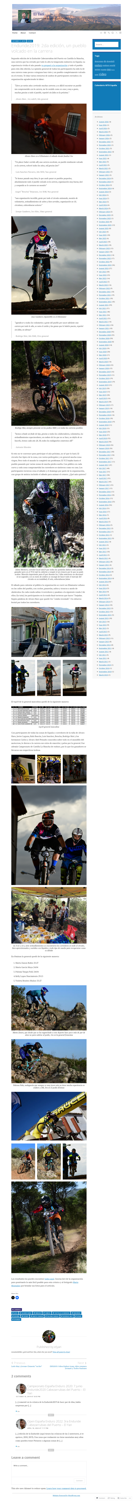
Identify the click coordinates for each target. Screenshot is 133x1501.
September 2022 (105, 265)
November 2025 (105, 145)
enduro (98, 65)
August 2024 (103, 192)
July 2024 (102, 195)
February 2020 (104, 365)
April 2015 (103, 555)
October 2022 (104, 262)
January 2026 (104, 138)
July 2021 (102, 308)
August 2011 (103, 651)
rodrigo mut (68, 1316)
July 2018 (102, 428)
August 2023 (103, 228)
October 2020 (104, 338)
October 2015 (104, 535)
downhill (110, 61)
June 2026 (103, 125)
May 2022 (102, 278)
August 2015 (103, 541)
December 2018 (105, 412)
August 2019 (103, 385)
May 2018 (102, 435)
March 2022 (103, 285)
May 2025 (102, 162)
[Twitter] (116, 31)
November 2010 (105, 665)
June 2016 (103, 512)
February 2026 (104, 135)
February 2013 (104, 638)
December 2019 (105, 372)
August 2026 (103, 122)
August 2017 (103, 465)
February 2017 (104, 485)
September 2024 (105, 188)
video (102, 74)
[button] (23, 678)
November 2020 (105, 335)
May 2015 (102, 551)
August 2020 (103, 345)
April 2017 (103, 478)
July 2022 (102, 272)
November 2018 (105, 415)
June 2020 (103, 352)
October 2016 (104, 498)
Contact (32, 33)
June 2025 (103, 158)
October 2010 (104, 668)
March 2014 (103, 598)
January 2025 (104, 175)
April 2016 (103, 518)
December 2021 (105, 292)
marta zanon (38, 1316)
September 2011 (105, 648)
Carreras (17, 1310)
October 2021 (104, 298)
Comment (79, 1481)
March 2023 (103, 245)
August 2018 (103, 425)
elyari (30, 41)
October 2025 (104, 148)
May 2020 (102, 355)
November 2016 (105, 495)
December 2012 (105, 645)
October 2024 (104, 185)
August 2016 (103, 505)
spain (79, 1316)
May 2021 (102, 315)
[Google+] (112, 31)
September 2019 (105, 382)
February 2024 (104, 212)
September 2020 (105, 342)
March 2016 (103, 522)
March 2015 (103, 558)
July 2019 (102, 388)
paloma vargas (53, 1316)
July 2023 (102, 232)
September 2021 (105, 302)
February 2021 (104, 325)
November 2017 (105, 455)
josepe (26, 1316)
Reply (51, 1415)
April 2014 (103, 595)
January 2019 (104, 408)
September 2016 (105, 502)
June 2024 (103, 198)
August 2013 (103, 618)
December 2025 (105, 142)
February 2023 (104, 248)
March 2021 (103, 322)
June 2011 (103, 658)
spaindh (17, 1319)
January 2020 (104, 368)
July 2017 (102, 468)
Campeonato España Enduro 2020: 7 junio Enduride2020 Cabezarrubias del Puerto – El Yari (56, 1389)
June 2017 (103, 472)
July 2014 (102, 585)
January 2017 (104, 488)
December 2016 (105, 492)
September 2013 (105, 615)
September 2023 (105, 225)
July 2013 (102, 621)
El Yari (38, 14)
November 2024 (105, 182)
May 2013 (102, 628)
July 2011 (102, 655)
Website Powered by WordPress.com (66, 1495)
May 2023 (102, 238)
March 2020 (103, 362)
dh (105, 61)
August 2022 (103, 268)
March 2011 (103, 661)
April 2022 (103, 282)
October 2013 (104, 611)
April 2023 (103, 242)
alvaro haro (26, 1313)
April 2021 (103, 318)
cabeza (47, 1313)
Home (14, 33)
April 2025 (103, 165)
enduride (77, 1313)
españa (16, 1316)
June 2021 (103, 312)
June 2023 (103, 235)
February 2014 (104, 601)
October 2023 (104, 222)
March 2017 (103, 482)
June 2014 (103, 588)
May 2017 (102, 475)
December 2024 (105, 178)
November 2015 (105, 531)
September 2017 (105, 462)
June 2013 (103, 625)
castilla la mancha (62, 1313)
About (23, 33)
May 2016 (102, 515)
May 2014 (102, 591)
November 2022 (105, 258)
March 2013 (103, 635)
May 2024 (102, 202)
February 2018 (104, 445)
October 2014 (104, 575)
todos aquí (49, 1279)
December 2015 (105, 528)
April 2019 (103, 398)
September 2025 (105, 152)
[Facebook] (104, 31)
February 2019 (104, 405)
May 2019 (102, 395)
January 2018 (104, 448)
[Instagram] (101, 31)
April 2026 (103, 128)
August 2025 (103, 155)
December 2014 (105, 568)
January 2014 (104, 605)
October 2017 (104, 458)
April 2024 (103, 205)
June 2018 (103, 432)
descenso (99, 61)
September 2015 (105, 538)
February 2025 (104, 172)
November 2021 (105, 295)
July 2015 (102, 545)
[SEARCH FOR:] (106, 44)
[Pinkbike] (108, 31)
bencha (38, 1313)
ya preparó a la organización (54, 65)
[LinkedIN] (120, 31)
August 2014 (103, 581)
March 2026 (103, 132)
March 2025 (103, 168)
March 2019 (103, 402)
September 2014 (105, 578)
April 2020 (103, 358)
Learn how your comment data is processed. (66, 1488)
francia (113, 70)
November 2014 (105, 571)
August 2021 (103, 305)
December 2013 (105, 608)
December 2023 (105, 215)
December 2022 (105, 255)
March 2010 (103, 675)
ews (109, 69)
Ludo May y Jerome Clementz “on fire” (26, 1364)
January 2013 (104, 641)
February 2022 (104, 288)
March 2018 (103, 442)
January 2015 (104, 565)
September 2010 (105, 671)
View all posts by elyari (61, 1352)
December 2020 (105, 332)
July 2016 (102, 508)
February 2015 (104, 561)
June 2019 (103, 392)
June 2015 (103, 548)
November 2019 (105, 375)
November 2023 (105, 218)
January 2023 (104, 252)
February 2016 (104, 525)
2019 (15, 1313)
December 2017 (105, 452)
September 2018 (105, 422)
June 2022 (103, 275)
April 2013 (103, 631)
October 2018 (104, 418)
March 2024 (103, 208)
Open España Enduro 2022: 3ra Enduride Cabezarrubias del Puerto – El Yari (54, 1423)
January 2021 (104, 328)
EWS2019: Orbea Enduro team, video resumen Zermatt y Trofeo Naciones (68, 1365)
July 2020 (102, 348)
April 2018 (103, 438)
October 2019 (104, 378)
